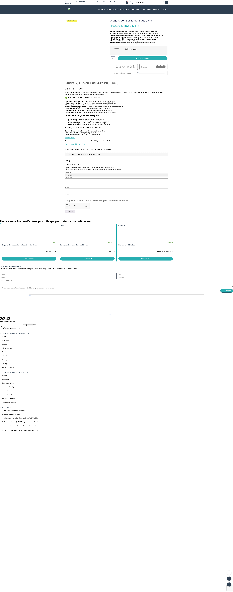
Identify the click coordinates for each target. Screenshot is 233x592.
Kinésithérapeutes (7, 352)
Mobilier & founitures (8, 391)
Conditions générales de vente (11, 414)
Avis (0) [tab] (113, 83)
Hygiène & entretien (7, 395)
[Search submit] (166, 2)
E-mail (67, 194)
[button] (157, 67)
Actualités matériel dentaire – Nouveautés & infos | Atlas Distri (20, 418)
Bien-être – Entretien (8, 367)
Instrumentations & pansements (11, 387)
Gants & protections (8, 383)
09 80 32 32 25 (17, 325)
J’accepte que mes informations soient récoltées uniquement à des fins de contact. (28, 288)
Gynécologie (111, 9)
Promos (156, 9)
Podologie (5, 360)
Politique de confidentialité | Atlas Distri (13, 410)
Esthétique (5, 363)
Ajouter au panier (142, 58)
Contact (164, 9)
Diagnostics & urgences (9, 402)
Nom (67, 187)
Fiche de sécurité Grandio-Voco (75, 144)
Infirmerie (4, 356)
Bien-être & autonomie (8, 398)
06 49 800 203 (5, 325)
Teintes (116, 48)
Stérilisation (5, 379)
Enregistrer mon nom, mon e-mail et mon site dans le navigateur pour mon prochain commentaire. (97, 201)
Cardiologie (123, 9)
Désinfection (5, 375)
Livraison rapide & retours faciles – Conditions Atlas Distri (19, 426)
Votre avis (68, 177)
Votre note (68, 172)
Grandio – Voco (70, 138)
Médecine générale (7, 348)
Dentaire (101, 9)
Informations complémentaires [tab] (93, 83)
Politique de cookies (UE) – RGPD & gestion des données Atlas (21, 422)
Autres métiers (135, 9)
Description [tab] (71, 83)
